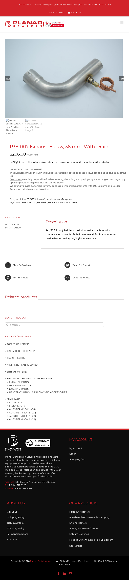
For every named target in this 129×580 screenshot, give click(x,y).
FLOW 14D (15, 402)
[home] (27, 438)
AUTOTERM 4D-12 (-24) (22, 412)
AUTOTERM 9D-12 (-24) (22, 419)
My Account (75, 447)
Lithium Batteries (17, 371)
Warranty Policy (15, 527)
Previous (7, 78)
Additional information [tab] (13, 226)
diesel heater (21, 202)
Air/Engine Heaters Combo (22, 364)
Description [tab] (13, 217)
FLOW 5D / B (17, 405)
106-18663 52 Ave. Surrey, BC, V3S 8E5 (35, 482)
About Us (12, 511)
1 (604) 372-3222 (41, 4)
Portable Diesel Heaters (21, 351)
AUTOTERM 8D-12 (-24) (22, 415)
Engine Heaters (16, 357)
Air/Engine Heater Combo (83, 527)
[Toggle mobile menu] (122, 22)
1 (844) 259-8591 (23, 488)
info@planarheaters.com (63, 4)
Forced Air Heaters (18, 344)
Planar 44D (42, 202)
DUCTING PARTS (19, 388)
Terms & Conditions (17, 533)
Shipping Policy (16, 516)
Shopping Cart (77, 458)
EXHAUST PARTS (28, 199)
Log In (72, 453)
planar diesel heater (68, 202)
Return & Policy (15, 522)
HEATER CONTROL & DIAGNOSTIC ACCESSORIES (38, 392)
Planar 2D (31, 202)
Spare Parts (13, 399)
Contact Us (13, 538)
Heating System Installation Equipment (54, 199)
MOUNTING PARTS (20, 385)
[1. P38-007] (64, 78)
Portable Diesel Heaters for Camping (89, 516)
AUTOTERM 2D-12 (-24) (22, 409)
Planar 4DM (53, 202)
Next (121, 78)
